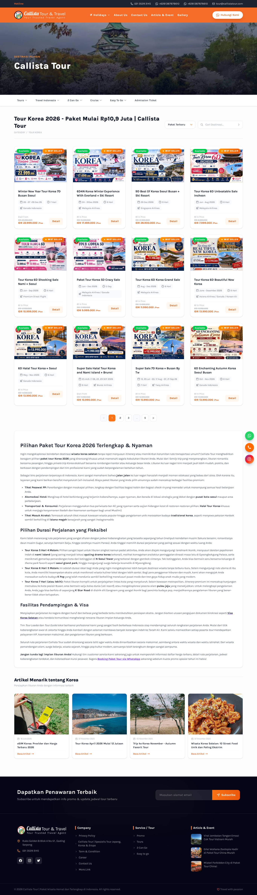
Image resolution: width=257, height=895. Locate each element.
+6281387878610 (169, 3)
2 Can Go (73, 100)
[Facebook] (20, 860)
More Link (84, 869)
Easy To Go (116, 100)
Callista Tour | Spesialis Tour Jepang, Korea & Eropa (99, 843)
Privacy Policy (87, 835)
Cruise (94, 100)
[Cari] (240, 125)
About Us (120, 15)
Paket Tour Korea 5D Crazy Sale (98, 279)
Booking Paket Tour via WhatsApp (118, 659)
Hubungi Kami (230, 15)
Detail (56, 221)
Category (19, 132)
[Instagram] (29, 860)
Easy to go (143, 853)
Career (83, 857)
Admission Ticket (146, 100)
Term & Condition (89, 851)
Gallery (182, 15)
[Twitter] (38, 860)
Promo (141, 835)
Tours (20, 100)
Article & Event (162, 15)
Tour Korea (35, 132)
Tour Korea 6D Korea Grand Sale (157, 279)
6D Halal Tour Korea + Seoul (37, 368)
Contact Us (139, 15)
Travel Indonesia (46, 100)
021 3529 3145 (142, 3)
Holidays (99, 15)
